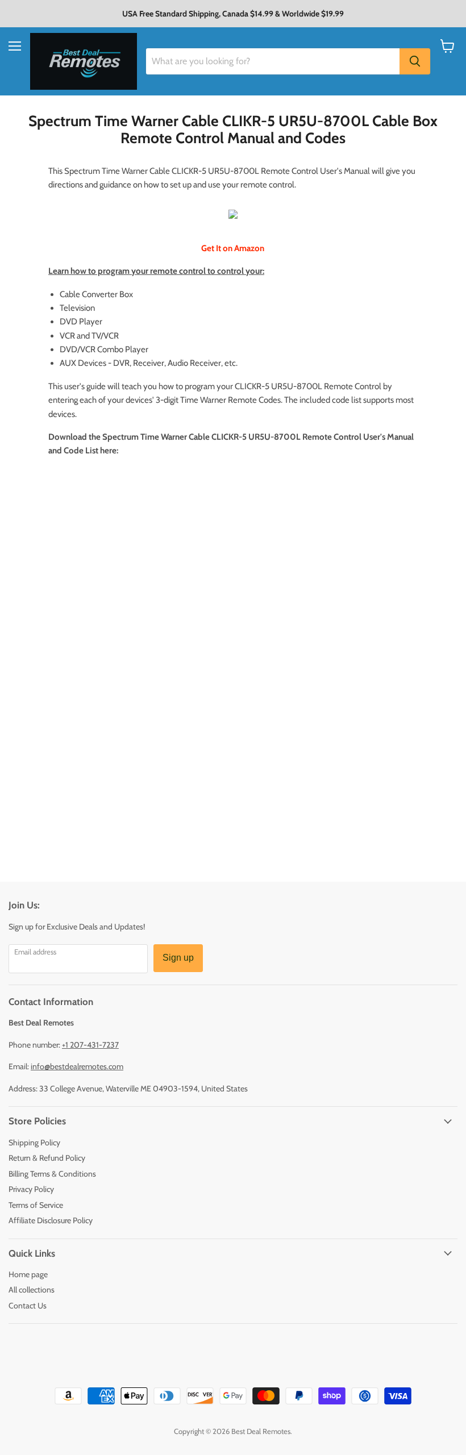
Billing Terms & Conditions (52, 1174)
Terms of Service (36, 1205)
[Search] (415, 61)
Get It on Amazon (232, 248)
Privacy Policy (31, 1189)
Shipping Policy (34, 1142)
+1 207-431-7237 (90, 1045)
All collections (32, 1290)
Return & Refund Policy (47, 1158)
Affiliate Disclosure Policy (51, 1220)
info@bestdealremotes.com (77, 1066)
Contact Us (28, 1305)
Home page (28, 1274)
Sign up (178, 957)
